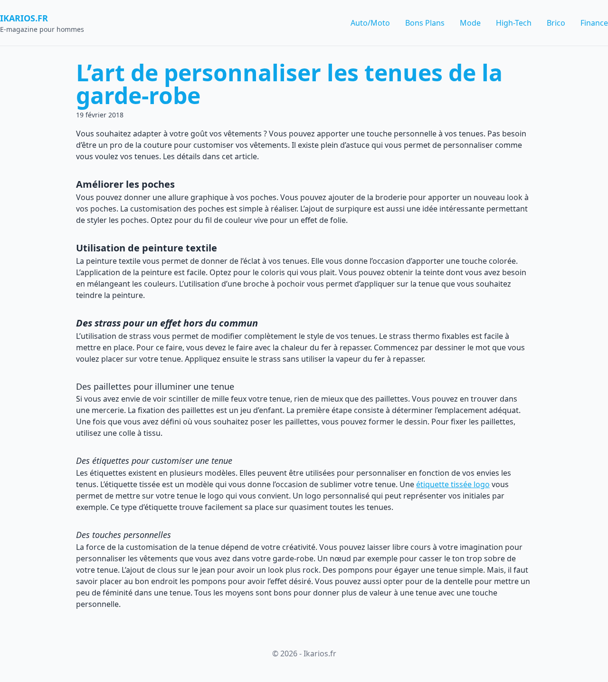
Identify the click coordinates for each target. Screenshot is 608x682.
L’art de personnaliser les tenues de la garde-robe (289, 84)
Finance (594, 23)
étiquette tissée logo (453, 484)
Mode (470, 23)
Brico (556, 23)
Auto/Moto (370, 23)
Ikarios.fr (24, 18)
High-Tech (514, 23)
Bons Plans (425, 23)
